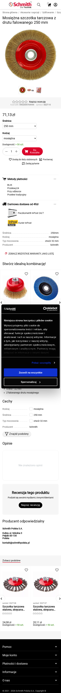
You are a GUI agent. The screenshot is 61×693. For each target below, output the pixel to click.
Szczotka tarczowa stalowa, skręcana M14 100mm (44, 608)
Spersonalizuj (28, 382)
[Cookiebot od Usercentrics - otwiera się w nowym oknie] (43, 309)
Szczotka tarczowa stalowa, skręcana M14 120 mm (13, 608)
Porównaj (48, 159)
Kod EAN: (14, 105)
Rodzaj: (6, 133)
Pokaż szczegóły (41, 362)
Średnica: (7, 121)
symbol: (39, 105)
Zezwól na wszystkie (30, 372)
